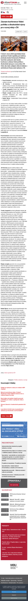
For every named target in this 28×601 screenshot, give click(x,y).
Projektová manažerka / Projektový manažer (14, 463)
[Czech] (4, 12)
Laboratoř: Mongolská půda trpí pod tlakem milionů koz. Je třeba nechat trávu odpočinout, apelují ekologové (14, 536)
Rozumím (14, 591)
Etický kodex (12, 582)
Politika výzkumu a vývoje (20, 380)
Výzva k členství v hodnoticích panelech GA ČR (13, 405)
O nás (2, 578)
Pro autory (20, 582)
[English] (2, 12)
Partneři (19, 580)
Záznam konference (6, 71)
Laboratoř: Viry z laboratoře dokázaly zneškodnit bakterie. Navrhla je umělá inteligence (12, 554)
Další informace (14, 598)
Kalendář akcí (7, 490)
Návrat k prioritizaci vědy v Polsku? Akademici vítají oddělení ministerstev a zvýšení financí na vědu (12, 394)
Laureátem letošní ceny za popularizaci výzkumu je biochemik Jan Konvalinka (12, 409)
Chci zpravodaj (14, 485)
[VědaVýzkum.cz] (14, 2)
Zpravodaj (14, 480)
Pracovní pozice (8, 443)
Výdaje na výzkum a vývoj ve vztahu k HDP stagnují (13, 388)
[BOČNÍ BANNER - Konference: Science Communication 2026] (14, 429)
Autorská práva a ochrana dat (13, 578)
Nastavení (14, 595)
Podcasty (5, 526)
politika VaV (19, 31)
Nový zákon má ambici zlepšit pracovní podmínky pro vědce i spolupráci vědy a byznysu (12, 400)
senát (25, 31)
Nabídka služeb (5, 580)
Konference (4, 582)
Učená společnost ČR (9, 372)
